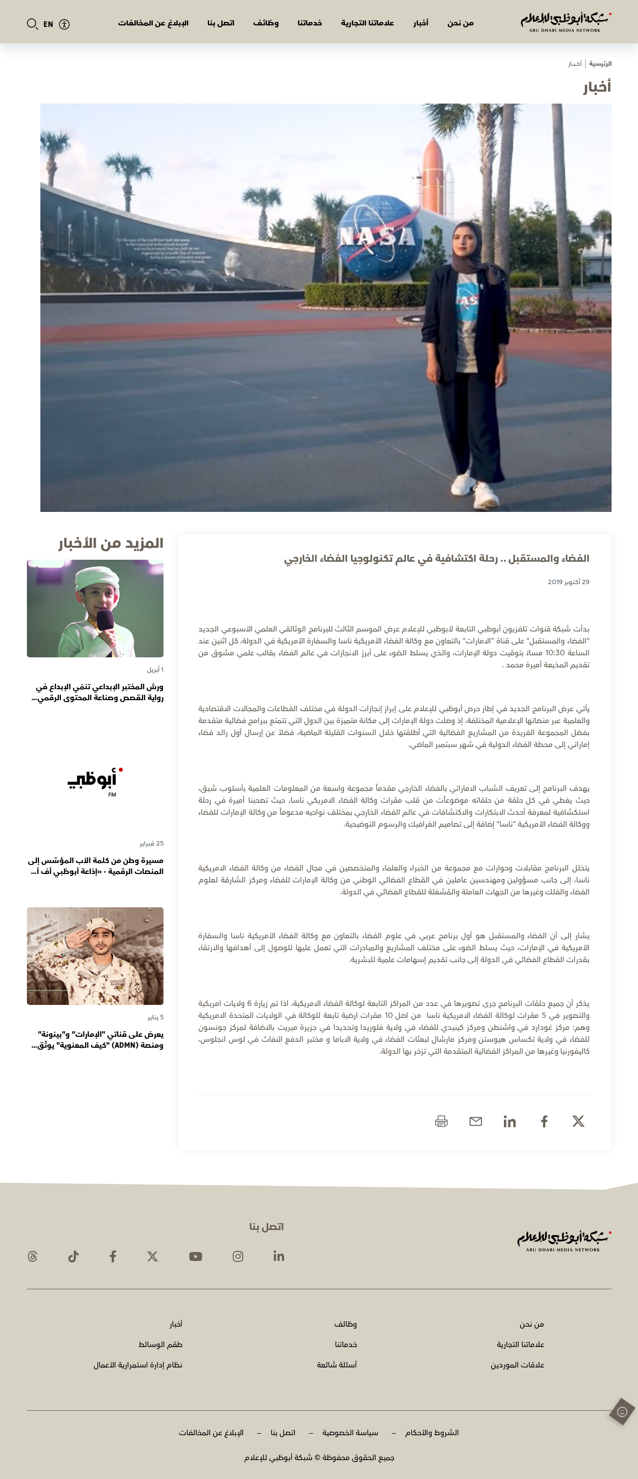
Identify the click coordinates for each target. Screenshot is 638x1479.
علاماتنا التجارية (367, 23)
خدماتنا (310, 23)
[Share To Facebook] (544, 1121)
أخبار (421, 23)
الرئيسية (600, 64)
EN (48, 24)
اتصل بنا (220, 23)
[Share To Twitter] (578, 1121)
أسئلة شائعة (337, 1365)
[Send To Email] (476, 1121)
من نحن (461, 23)
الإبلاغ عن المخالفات (153, 23)
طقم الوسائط (160, 1345)
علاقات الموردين (517, 1365)
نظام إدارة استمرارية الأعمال (138, 1365)
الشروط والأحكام (432, 1433)
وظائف (266, 23)
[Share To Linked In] (509, 1121)
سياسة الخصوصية (350, 1433)
